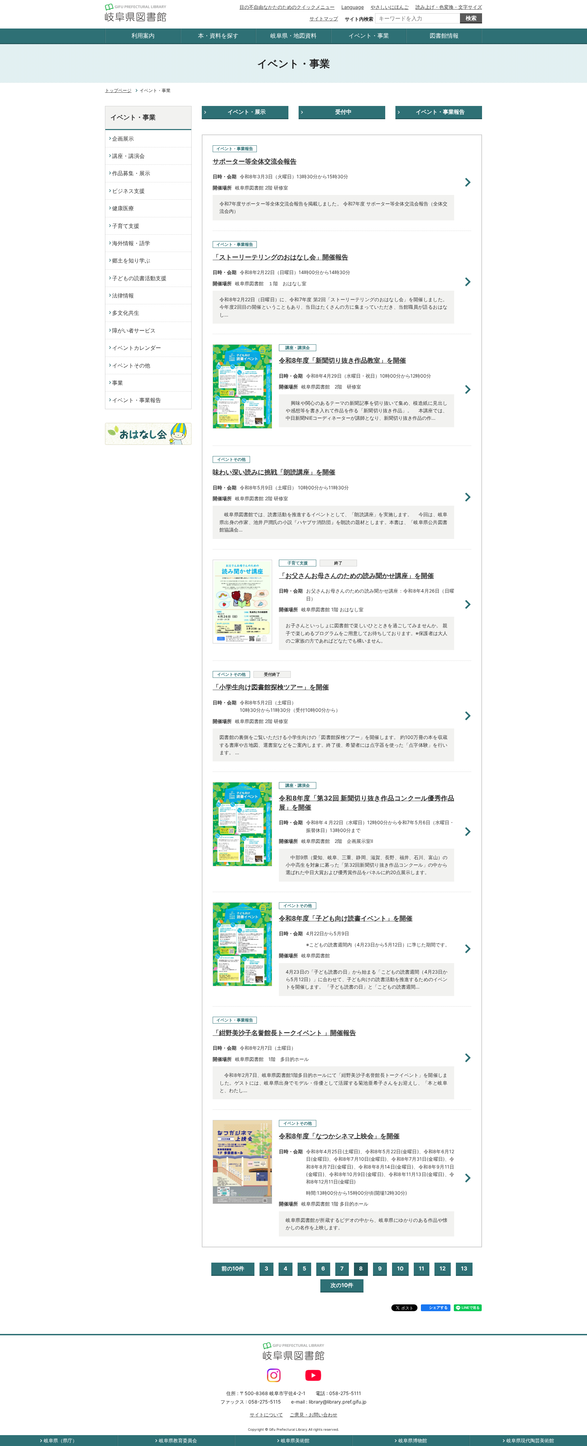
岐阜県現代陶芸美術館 (530, 1440)
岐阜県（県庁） (60, 1440)
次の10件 (342, 1285)
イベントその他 (131, 365)
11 (421, 1268)
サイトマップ (323, 18)
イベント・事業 (369, 35)
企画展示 (123, 138)
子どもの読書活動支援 (139, 278)
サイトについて (266, 1414)
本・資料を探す (218, 35)
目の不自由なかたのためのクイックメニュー (287, 7)
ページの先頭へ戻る (564, 1423)
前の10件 (232, 1268)
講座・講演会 (128, 155)
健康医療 (123, 208)
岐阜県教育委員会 (178, 1440)
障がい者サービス (134, 330)
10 (400, 1268)
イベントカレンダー (136, 347)
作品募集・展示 (131, 173)
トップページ (118, 90)
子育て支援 (125, 225)
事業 (117, 382)
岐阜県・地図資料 (293, 35)
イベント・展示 (247, 111)
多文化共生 (125, 312)
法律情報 (123, 295)
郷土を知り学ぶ (131, 260)
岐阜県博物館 (412, 1440)
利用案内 (143, 35)
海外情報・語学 (131, 243)
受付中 (343, 111)
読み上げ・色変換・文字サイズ (448, 7)
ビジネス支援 (128, 190)
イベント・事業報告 (440, 111)
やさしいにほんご (390, 7)
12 (443, 1268)
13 (464, 1268)
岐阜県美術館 (295, 1440)
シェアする (438, 1307)
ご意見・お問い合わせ (313, 1414)
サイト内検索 (359, 19)
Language (352, 7)
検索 (471, 18)
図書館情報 (444, 35)
